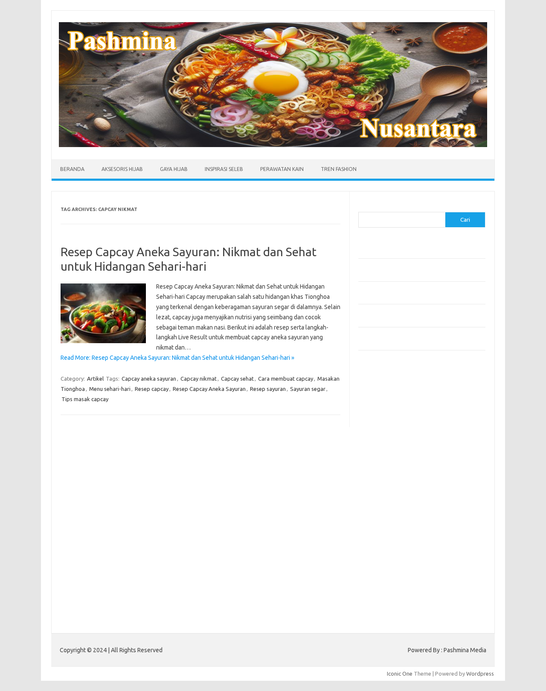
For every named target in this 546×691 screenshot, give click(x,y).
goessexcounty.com (388, 418)
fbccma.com (378, 401)
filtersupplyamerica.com (393, 409)
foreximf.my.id (381, 475)
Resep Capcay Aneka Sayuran (209, 389)
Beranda (72, 169)
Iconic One (399, 674)
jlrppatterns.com (384, 581)
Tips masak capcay (84, 399)
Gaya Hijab (174, 169)
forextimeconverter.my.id (395, 508)
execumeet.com (383, 393)
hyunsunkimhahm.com (390, 549)
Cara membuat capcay (285, 379)
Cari (363, 207)
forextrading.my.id (386, 500)
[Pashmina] (273, 145)
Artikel (95, 379)
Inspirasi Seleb (224, 169)
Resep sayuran (268, 389)
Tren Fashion (339, 169)
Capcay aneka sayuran (149, 379)
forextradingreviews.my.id (396, 491)
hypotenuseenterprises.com (399, 442)
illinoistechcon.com (386, 565)
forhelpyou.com (383, 524)
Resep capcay (151, 389)
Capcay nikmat (198, 379)
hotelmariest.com (385, 434)
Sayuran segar (307, 389)
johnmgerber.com (385, 590)
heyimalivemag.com (388, 541)
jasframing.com (382, 467)
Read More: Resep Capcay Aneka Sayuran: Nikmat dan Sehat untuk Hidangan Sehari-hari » (177, 357)
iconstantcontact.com (390, 450)
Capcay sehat (237, 379)
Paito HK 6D (373, 610)
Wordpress (480, 674)
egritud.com (378, 516)
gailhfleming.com (384, 532)
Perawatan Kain (282, 169)
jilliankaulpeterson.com (392, 573)
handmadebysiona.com (392, 426)
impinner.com (379, 459)
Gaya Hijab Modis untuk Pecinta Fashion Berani (415, 251)
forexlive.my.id (382, 483)
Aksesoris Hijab (122, 169)
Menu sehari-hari (110, 389)
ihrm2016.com (381, 557)
